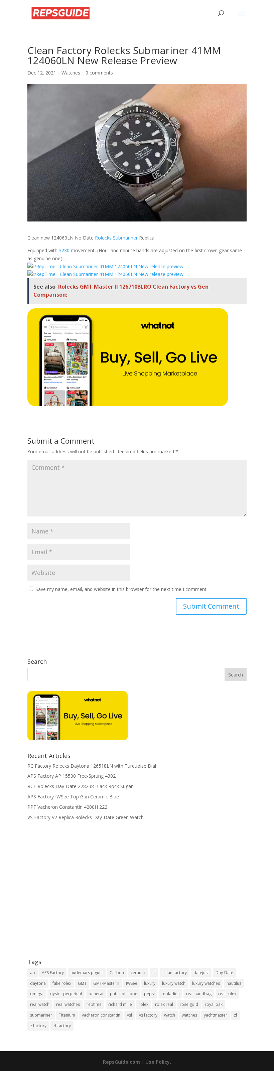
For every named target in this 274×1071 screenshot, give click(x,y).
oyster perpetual (66, 994)
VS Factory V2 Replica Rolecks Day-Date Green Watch (85, 817)
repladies (170, 994)
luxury (149, 983)
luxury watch (173, 983)
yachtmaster (215, 1015)
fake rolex (61, 983)
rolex (143, 1004)
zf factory (62, 1026)
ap (32, 972)
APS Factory (53, 972)
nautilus (234, 983)
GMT (82, 983)
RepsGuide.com (121, 1062)
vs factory (148, 1015)
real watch (39, 1004)
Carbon (117, 972)
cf (154, 972)
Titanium (67, 1015)
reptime (94, 1004)
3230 (64, 250)
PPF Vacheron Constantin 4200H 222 (67, 807)
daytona (38, 983)
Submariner (125, 238)
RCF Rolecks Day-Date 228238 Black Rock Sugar (80, 786)
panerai (96, 994)
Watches (70, 72)
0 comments (99, 72)
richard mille (120, 1004)
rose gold (189, 1004)
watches (189, 1015)
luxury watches (206, 983)
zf (235, 1015)
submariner (41, 1015)
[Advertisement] (137, 894)
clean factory (174, 972)
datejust (201, 972)
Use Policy (157, 1062)
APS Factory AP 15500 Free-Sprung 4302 (71, 776)
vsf (129, 1015)
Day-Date (224, 972)
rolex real (164, 1004)
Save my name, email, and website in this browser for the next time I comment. (121, 589)
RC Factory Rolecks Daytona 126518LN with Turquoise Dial (91, 766)
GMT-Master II (106, 983)
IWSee (131, 983)
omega (36, 994)
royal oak (214, 1004)
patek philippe (123, 994)
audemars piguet (87, 972)
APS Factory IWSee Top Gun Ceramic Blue (73, 796)
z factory (38, 1026)
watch (169, 1015)
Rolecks (103, 238)
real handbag (199, 994)
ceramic (138, 972)
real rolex (227, 994)
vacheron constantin (101, 1015)
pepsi (149, 994)
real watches (68, 1004)
